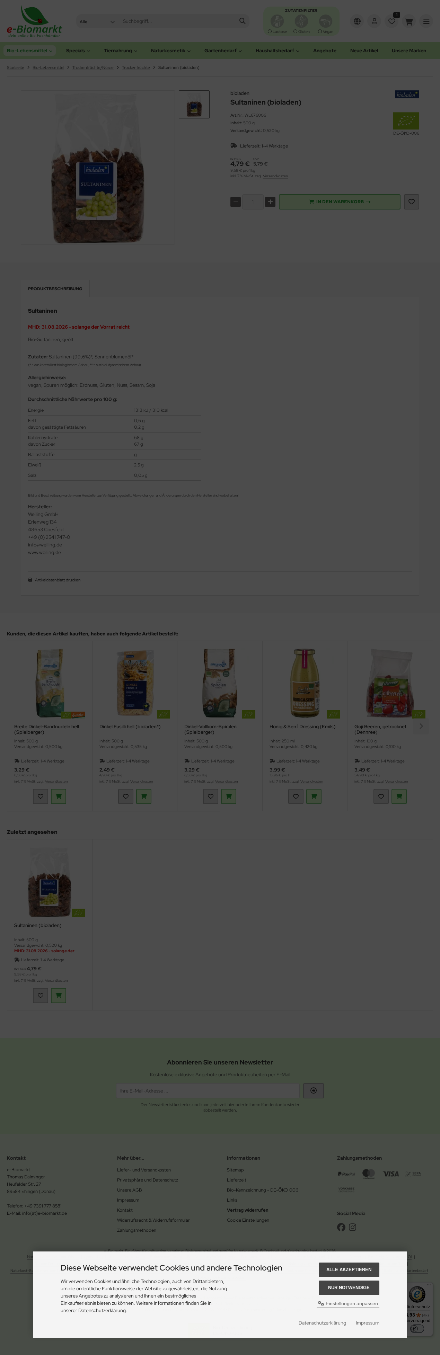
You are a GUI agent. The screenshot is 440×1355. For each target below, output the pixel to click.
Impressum (367, 1323)
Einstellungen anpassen (351, 1303)
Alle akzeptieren (348, 1269)
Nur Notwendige (349, 1287)
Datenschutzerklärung (322, 1323)
